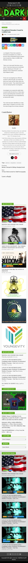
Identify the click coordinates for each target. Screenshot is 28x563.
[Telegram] (23, 45)
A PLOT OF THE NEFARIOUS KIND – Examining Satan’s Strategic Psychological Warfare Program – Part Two (13, 369)
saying (13, 90)
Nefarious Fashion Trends (11, 539)
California (7, 162)
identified (16, 102)
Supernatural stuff (20, 516)
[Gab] (11, 45)
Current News (4, 27)
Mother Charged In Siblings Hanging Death (13, 166)
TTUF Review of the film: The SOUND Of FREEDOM (14, 259)
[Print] (6, 48)
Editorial (20, 264)
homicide (19, 162)
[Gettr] (20, 45)
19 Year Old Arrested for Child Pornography (14, 170)
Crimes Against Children (7, 242)
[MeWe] (14, 45)
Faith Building (10, 491)
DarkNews (20, 558)
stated (11, 72)
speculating (10, 93)
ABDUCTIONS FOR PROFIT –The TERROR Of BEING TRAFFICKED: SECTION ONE (14, 236)
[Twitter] (9, 45)
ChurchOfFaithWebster (8, 430)
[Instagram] (6, 45)
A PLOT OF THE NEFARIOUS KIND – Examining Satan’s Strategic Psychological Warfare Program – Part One (13, 377)
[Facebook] (3, 45)
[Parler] (17, 45)
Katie (5, 34)
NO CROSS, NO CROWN (8, 383)
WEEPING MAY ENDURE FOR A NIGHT (14, 214)
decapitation (13, 162)
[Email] (3, 48)
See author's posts (14, 154)
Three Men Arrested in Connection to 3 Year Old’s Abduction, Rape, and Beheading (14, 425)
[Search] (20, 18)
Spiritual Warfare (10, 265)
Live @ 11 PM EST (24, 18)
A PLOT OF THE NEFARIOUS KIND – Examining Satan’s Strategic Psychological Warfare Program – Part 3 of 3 (13, 361)
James (20, 242)
